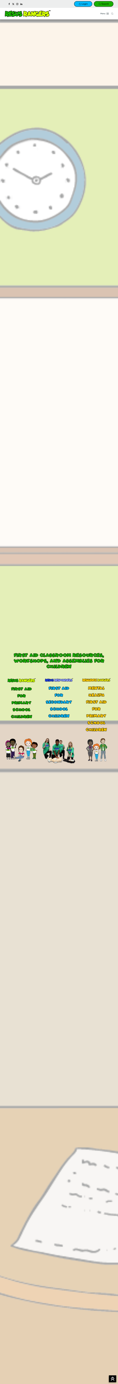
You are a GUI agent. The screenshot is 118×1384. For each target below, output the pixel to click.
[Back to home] (28, 13)
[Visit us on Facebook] (9, 3)
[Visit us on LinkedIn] (21, 3)
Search (105, 3)
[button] (104, 13)
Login (85, 3)
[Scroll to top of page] (112, 1378)
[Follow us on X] (13, 3)
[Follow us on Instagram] (17, 3)
